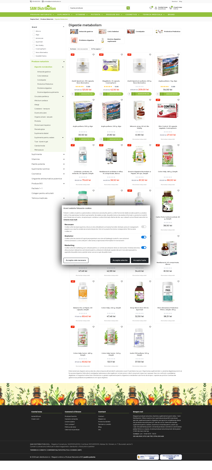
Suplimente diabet (41, 133)
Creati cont (35, 419)
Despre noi (102, 419)
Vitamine (81, 15)
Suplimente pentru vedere (44, 138)
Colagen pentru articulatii (43, 193)
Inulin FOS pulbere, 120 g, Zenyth (139, 354)
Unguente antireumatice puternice (47, 179)
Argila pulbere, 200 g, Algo (111, 126)
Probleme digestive (44, 88)
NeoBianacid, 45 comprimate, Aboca (168, 263)
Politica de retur (70, 427)
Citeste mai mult (70, 220)
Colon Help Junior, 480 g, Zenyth (82, 354)
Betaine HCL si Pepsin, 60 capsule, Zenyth (82, 309)
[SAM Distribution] (43, 8)
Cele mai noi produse (72, 429)
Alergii (36, 105)
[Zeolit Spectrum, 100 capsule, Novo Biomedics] (83, 65)
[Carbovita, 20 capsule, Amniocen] (111, 201)
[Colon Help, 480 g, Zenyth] (168, 156)
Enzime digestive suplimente (48, 92)
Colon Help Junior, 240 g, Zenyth (111, 354)
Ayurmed (39, 42)
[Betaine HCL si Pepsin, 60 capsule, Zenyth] (83, 292)
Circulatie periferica (41, 96)
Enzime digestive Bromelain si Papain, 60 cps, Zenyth (139, 172)
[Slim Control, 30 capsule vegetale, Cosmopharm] (168, 110)
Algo (37, 35)
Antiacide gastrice (44, 72)
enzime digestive (169, 371)
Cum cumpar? (70, 424)
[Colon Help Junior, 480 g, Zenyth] (83, 337)
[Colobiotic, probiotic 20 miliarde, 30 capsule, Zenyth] (83, 156)
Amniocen (39, 38)
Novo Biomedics (42, 52)
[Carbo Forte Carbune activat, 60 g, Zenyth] (168, 201)
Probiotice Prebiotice (45, 84)
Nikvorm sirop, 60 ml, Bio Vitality (139, 127)
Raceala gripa (39, 129)
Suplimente (64, 15)
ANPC (80, 450)
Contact (101, 416)
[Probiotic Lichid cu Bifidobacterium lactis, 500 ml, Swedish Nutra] (139, 201)
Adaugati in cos (86, 94)
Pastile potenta (38, 164)
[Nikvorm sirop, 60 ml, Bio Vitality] (139, 110)
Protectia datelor (104, 421)
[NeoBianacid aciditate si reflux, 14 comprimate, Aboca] (111, 156)
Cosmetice (132, 15)
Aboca (38, 31)
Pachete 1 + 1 (37, 188)
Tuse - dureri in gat (41, 142)
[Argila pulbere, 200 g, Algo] (111, 110)
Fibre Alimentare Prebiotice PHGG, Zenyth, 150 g (167, 309)
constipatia (94, 373)
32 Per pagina (96, 49)
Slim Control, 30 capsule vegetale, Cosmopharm (168, 127)
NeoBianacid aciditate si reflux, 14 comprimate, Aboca (111, 172)
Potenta (96, 15)
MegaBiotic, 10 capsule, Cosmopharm (111, 82)
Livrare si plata (70, 421)
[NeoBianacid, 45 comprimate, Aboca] (168, 247)
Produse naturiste (41, 15)
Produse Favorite (71, 416)
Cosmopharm (41, 49)
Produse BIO (113, 15)
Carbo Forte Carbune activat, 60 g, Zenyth (168, 218)
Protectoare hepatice (42, 125)
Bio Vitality (40, 45)
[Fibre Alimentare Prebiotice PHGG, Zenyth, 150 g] (168, 292)
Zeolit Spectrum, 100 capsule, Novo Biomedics (83, 82)
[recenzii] (139, 86)
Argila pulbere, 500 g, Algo (83, 126)
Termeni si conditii (104, 424)
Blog (99, 427)
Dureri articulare (40, 113)
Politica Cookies (69, 450)
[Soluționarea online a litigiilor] (171, 457)
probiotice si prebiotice (86, 377)
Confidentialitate (54, 450)
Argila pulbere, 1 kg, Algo (168, 81)
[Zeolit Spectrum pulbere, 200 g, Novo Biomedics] (139, 65)
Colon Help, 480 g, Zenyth (168, 171)
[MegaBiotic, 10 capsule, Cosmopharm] (111, 65)
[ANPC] (148, 457)
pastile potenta (89, 457)
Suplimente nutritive (41, 169)
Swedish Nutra (41, 56)
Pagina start (34, 19)
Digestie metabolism (43, 67)
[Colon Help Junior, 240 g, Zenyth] (111, 337)
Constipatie (41, 80)
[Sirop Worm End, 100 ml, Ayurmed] (139, 292)
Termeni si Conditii (38, 450)
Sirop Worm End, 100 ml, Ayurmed (139, 309)
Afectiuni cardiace (41, 101)
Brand (171, 15)
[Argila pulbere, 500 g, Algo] (83, 110)
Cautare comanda (71, 419)
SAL (99, 429)
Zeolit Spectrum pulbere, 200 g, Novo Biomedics (139, 82)
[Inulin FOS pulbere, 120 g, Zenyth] (139, 337)
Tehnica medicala (153, 15)
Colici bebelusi (42, 76)
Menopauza (39, 150)
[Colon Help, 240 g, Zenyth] (111, 292)
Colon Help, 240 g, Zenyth (111, 308)
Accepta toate (139, 260)
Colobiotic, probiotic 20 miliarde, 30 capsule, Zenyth (83, 172)
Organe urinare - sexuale (43, 117)
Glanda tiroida (39, 146)
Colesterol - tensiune (42, 109)
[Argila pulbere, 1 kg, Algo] (168, 65)
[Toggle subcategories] (64, 61)
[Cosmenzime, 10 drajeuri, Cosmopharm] (83, 201)
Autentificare (36, 416)
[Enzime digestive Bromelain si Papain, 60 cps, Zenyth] (139, 156)
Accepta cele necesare (76, 260)
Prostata (37, 121)
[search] (128, 8)
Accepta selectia (120, 260)
